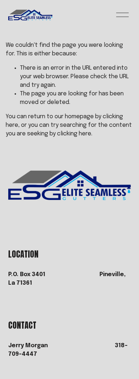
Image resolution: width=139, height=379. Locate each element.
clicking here (74, 134)
